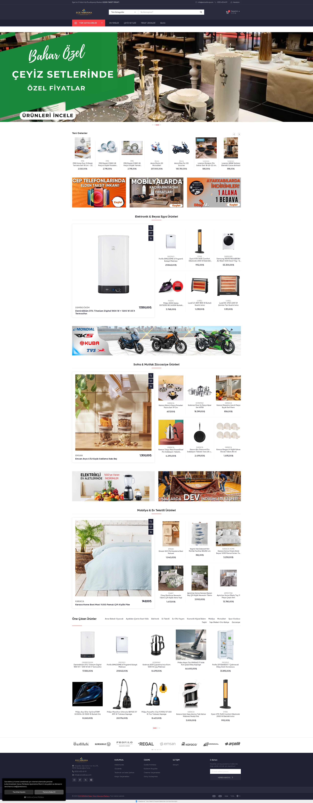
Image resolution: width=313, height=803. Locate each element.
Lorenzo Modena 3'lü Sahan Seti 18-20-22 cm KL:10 (157, 164)
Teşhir (204, 622)
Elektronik (155, 619)
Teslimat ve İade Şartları (124, 773)
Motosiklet (221, 619)
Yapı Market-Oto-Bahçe (219, 622)
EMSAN (79, 455)
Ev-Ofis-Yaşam (178, 619)
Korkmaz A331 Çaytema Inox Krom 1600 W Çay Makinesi (156, 666)
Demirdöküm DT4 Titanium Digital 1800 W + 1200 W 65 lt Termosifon (105, 312)
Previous (234, 134)
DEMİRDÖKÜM (82, 307)
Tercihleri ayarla (19, 792)
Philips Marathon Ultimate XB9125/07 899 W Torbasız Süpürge (122, 713)
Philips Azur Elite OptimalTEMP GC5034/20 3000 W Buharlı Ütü (87, 713)
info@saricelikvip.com (205, 2)
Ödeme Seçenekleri (152, 773)
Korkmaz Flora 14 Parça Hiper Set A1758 (199, 406)
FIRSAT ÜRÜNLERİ (148, 23)
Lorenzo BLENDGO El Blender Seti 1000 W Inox (206, 164)
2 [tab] (153, 749)
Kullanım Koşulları (150, 769)
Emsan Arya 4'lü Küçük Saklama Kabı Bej (96, 458)
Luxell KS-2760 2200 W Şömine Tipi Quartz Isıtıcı (228, 304)
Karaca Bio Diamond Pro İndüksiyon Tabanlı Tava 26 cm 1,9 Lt (199, 450)
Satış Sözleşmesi (151, 776)
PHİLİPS (171, 301)
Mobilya (211, 619)
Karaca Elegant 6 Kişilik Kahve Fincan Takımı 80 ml (228, 450)
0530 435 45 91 (222, 2)
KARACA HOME (228, 549)
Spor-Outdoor (234, 619)
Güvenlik (118, 769)
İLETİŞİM (176, 760)
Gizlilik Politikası (150, 765)
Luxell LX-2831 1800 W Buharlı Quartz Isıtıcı (199, 304)
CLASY (170, 593)
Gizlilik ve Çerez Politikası (35, 797)
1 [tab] (152, 749)
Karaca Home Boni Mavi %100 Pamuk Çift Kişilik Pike (102, 604)
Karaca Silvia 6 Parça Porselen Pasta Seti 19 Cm (171, 406)
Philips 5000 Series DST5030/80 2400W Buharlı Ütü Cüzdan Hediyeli (170, 304)
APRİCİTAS (228, 593)
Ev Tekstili (165, 619)
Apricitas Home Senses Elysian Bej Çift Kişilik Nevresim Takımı (199, 594)
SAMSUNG (228, 256)
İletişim (176, 765)
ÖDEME (147, 760)
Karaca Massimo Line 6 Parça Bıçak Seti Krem (228, 406)
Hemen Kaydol (224, 778)
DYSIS (199, 256)
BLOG (162, 23)
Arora (107, 161)
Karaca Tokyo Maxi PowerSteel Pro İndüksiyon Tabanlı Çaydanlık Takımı (170, 451)
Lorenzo (157, 161)
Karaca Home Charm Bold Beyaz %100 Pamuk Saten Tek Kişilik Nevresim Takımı (228, 552)
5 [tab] (159, 749)
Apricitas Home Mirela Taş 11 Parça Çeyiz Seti (228, 596)
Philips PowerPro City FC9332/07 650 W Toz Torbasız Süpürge (157, 713)
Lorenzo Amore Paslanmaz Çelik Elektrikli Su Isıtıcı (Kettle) (231, 164)
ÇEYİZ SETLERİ (130, 23)
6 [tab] (160, 749)
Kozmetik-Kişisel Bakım (196, 619)
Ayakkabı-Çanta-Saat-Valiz (137, 619)
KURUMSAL (119, 760)
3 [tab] (155, 749)
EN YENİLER (114, 23)
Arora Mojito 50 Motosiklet (107, 164)
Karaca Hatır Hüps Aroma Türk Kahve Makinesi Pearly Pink (191, 715)
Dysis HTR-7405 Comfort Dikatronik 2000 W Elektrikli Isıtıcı (200, 260)
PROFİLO (171, 257)
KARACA (171, 403)
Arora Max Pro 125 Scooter (132, 164)
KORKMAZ (200, 403)
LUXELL (199, 301)
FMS (82, 161)
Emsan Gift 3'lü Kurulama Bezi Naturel (171, 552)
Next (239, 134)
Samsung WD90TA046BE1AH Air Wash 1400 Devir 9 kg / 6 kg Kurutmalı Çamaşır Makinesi (228, 260)
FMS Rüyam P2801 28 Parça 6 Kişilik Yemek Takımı (82, 164)
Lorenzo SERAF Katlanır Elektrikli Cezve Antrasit (181, 164)
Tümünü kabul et (49, 792)
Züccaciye (236, 622)
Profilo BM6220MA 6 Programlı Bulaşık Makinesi (171, 260)
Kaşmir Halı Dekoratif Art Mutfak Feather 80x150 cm (200, 550)
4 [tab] (157, 749)
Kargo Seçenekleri (122, 776)
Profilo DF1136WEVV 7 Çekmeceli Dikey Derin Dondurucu (225, 666)
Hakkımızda (119, 765)
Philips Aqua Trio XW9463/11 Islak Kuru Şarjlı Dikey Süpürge (191, 663)
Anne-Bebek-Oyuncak (114, 619)
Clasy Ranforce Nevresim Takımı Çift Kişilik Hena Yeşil (171, 596)
